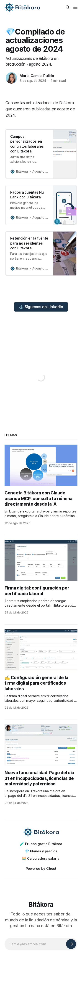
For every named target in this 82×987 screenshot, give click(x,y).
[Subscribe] (71, 944)
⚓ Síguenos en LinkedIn (41, 306)
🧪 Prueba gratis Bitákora (41, 844)
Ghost (51, 868)
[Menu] (75, 7)
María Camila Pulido (37, 75)
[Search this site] (67, 7)
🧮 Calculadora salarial (41, 858)
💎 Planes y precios (41, 851)
